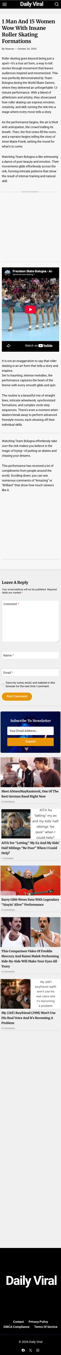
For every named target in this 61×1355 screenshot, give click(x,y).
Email (8, 673)
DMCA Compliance (16, 1327)
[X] (30, 1350)
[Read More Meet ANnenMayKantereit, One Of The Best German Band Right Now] (30, 772)
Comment (11, 604)
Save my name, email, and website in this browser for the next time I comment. (30, 684)
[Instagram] (38, 1350)
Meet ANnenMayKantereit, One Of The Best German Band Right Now (30, 793)
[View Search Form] (56, 4)
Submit (31, 742)
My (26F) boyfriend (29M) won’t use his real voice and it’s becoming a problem (28, 1018)
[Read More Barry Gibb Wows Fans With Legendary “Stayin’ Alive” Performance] (30, 880)
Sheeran (9, 48)
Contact (18, 1321)
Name (8, 655)
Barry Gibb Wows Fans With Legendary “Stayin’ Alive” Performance (30, 902)
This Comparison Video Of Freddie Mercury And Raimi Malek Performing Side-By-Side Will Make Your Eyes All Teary (30, 958)
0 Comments (8, 801)
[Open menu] (4, 4)
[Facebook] (23, 1350)
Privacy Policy (38, 1321)
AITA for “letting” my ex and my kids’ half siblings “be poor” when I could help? (30, 848)
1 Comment (7, 858)
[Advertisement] (30, 229)
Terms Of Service (45, 1327)
